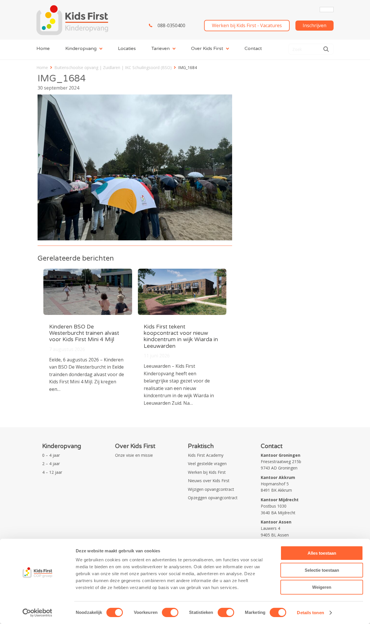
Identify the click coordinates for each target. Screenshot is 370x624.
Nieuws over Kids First (209, 480)
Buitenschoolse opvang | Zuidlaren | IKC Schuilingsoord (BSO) (113, 67)
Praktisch (201, 446)
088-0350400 (171, 25)
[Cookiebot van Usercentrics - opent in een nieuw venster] (37, 612)
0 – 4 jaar (51, 455)
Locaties (127, 48)
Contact (253, 48)
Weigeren (321, 587)
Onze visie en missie (134, 455)
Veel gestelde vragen (207, 463)
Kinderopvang (81, 48)
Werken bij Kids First (207, 472)
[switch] (170, 612)
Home (43, 48)
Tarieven (160, 48)
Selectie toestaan (322, 570)
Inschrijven (314, 25)
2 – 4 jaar (51, 463)
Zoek (326, 49)
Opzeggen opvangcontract (213, 497)
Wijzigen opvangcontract (211, 489)
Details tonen (310, 612)
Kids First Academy (205, 455)
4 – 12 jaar (52, 472)
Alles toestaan (322, 553)
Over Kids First (207, 48)
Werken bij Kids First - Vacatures (247, 25)
